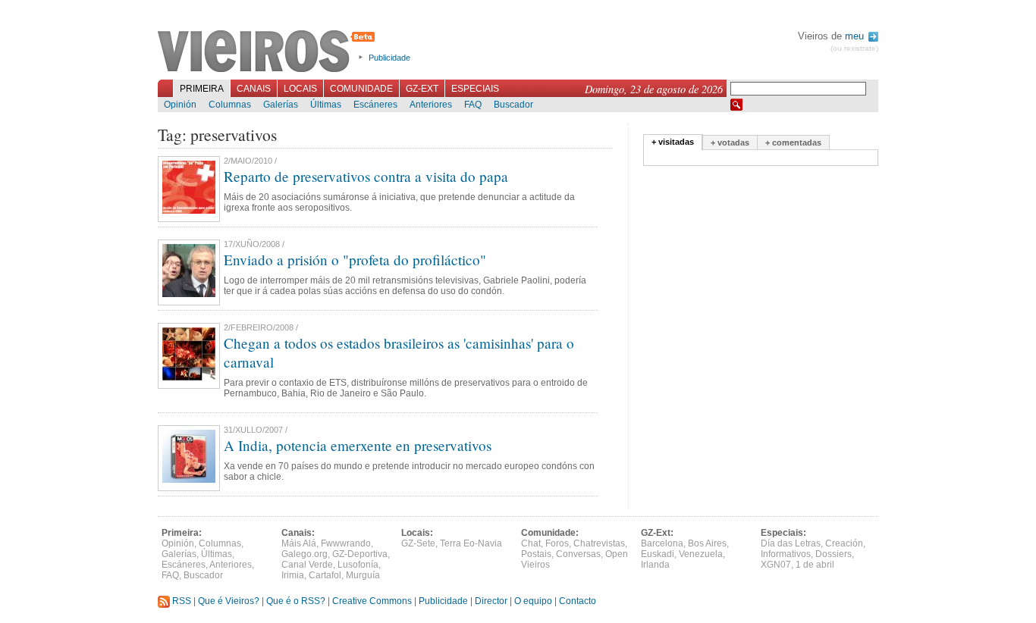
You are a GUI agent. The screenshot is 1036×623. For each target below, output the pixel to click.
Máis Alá (298, 543)
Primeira (202, 88)
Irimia (292, 575)
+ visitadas (672, 141)
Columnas (230, 104)
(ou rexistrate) (854, 48)
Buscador (513, 104)
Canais (254, 88)
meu (856, 36)
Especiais (475, 88)
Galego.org (304, 554)
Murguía (363, 575)
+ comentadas (793, 142)
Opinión (180, 104)
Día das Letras (791, 543)
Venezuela (701, 554)
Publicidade (389, 57)
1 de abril (815, 564)
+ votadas (730, 142)
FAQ (473, 104)
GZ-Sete (418, 543)
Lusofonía (357, 564)
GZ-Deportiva (360, 554)
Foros (557, 543)
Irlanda (655, 564)
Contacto (577, 601)
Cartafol (325, 575)
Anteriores (431, 104)
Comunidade (361, 88)
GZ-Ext (422, 88)
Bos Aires (707, 543)
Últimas (325, 104)
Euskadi (657, 554)
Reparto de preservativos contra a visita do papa (366, 176)
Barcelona (662, 543)
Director (491, 601)
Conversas (578, 554)
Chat (531, 543)
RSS (180, 601)
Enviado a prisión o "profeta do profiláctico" (355, 259)
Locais (300, 88)
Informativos (786, 554)
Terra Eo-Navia (471, 543)
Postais (536, 554)
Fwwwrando (346, 543)
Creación (844, 543)
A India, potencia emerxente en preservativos (357, 445)
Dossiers (833, 554)
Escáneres (375, 104)
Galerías (280, 104)
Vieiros (269, 52)
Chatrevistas (599, 543)
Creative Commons (372, 601)
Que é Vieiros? (228, 601)
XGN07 (776, 564)
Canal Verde (307, 564)
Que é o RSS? (295, 601)
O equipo (533, 601)
